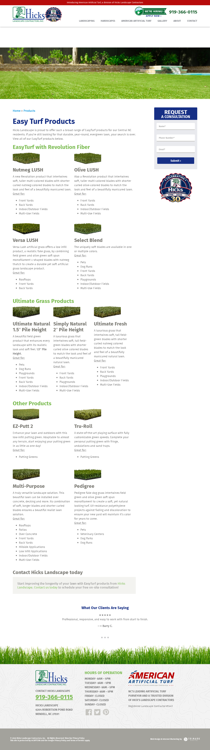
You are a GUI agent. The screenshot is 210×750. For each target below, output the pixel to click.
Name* (162, 126)
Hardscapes (108, 20)
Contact (192, 20)
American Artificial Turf (90, 2)
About (177, 20)
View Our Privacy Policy (74, 738)
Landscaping (87, 20)
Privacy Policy (60, 740)
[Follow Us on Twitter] (97, 712)
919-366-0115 (54, 697)
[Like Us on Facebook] (88, 712)
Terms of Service (77, 740)
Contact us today (45, 587)
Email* (162, 149)
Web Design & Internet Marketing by (166, 739)
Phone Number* (166, 138)
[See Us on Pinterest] (106, 712)
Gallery (162, 20)
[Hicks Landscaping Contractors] (36, 14)
